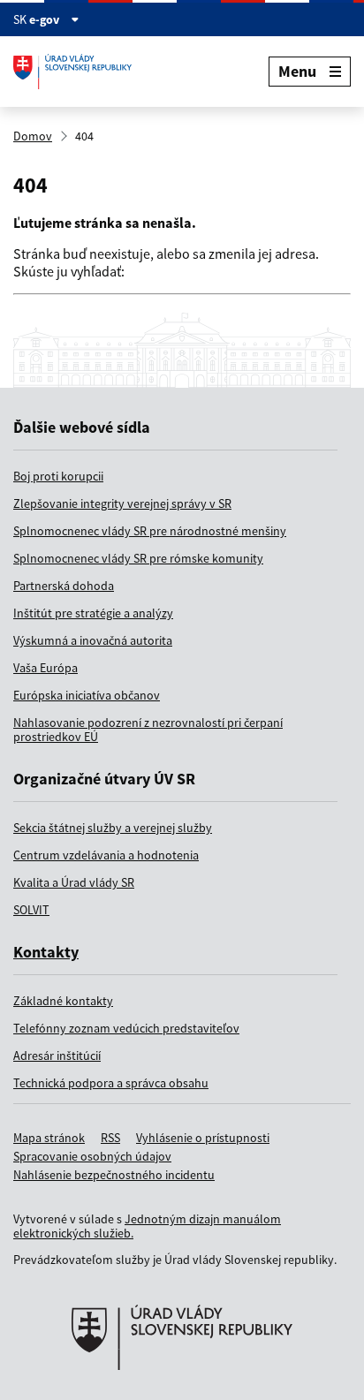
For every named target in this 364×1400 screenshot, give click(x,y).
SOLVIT (31, 910)
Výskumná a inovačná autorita (92, 640)
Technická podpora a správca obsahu (111, 1083)
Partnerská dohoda (63, 586)
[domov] (182, 1392)
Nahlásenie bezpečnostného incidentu (114, 1175)
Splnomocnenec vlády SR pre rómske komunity (138, 558)
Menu (297, 71)
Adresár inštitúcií (57, 1055)
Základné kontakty (63, 1001)
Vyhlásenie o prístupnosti (202, 1138)
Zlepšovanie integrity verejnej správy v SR (122, 503)
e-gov (45, 19)
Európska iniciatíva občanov (86, 695)
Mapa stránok (49, 1138)
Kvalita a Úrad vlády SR (73, 882)
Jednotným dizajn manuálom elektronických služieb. (147, 1226)
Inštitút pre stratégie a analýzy (93, 613)
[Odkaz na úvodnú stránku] (79, 71)
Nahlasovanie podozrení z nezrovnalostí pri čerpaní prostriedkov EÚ (148, 730)
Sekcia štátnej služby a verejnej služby (112, 828)
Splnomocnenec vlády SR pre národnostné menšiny (149, 531)
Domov (32, 136)
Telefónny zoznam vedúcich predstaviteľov (126, 1028)
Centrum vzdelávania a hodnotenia (106, 855)
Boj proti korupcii (58, 476)
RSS (110, 1138)
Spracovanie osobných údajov (92, 1156)
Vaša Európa (45, 668)
